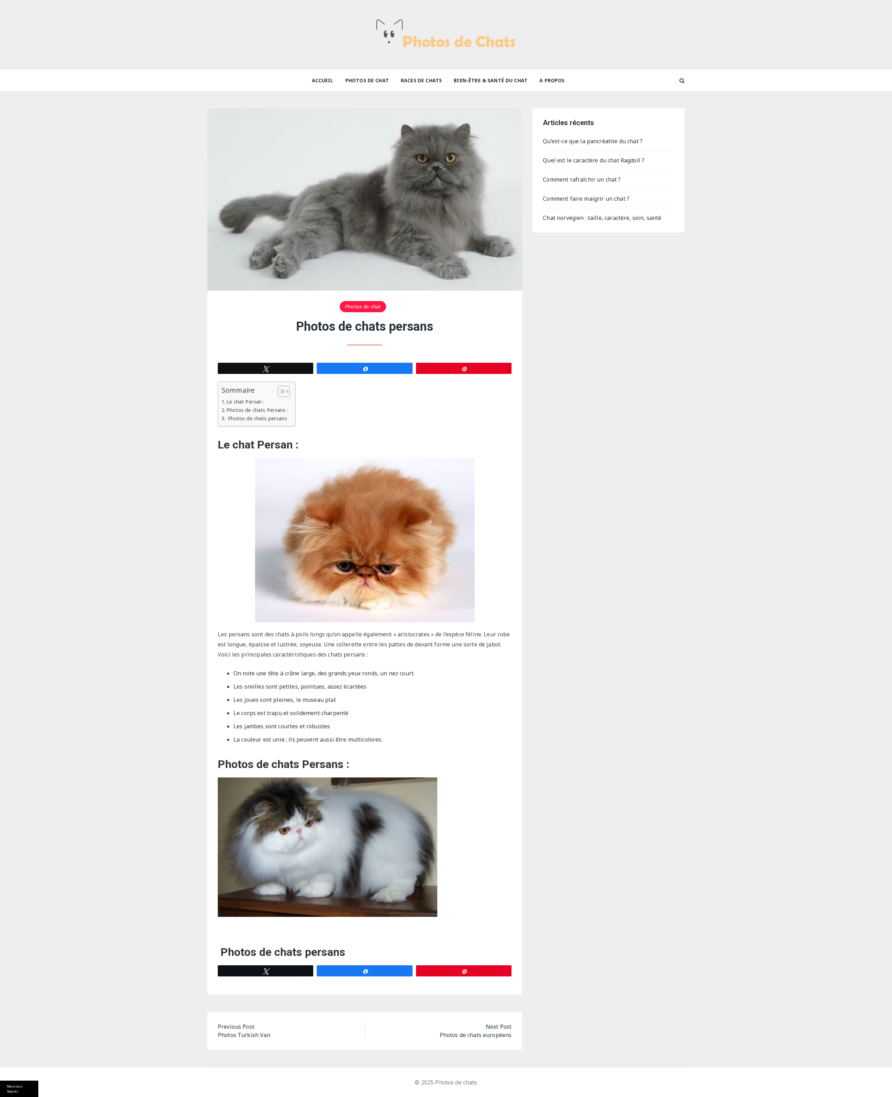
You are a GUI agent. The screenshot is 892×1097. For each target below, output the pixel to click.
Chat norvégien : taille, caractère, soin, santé (603, 218)
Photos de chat (367, 80)
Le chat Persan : (245, 401)
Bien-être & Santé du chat (491, 80)
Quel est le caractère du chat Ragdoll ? (593, 160)
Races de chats (421, 80)
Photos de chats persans (256, 418)
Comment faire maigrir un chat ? (587, 198)
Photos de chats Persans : (257, 410)
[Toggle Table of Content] (280, 391)
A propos (551, 80)
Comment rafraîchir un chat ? (582, 179)
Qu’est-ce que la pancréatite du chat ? (593, 141)
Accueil (322, 80)
